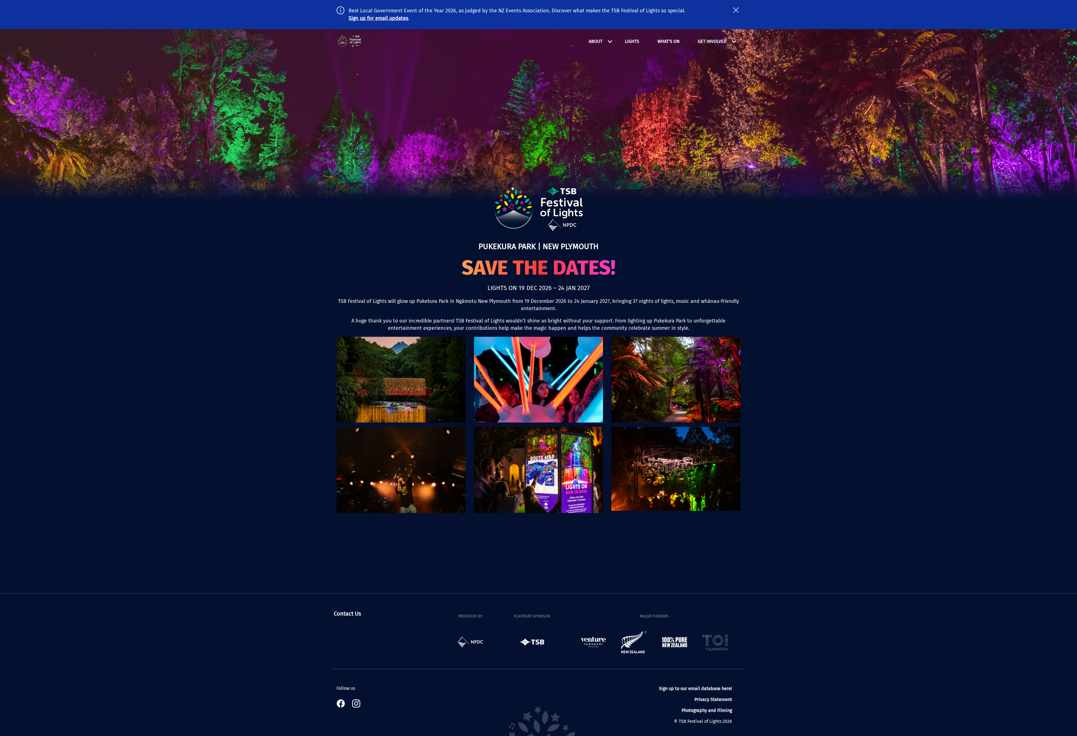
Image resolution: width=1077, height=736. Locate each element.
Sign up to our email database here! (695, 688)
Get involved (712, 41)
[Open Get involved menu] (734, 41)
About (595, 41)
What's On (668, 41)
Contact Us (347, 613)
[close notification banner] (735, 10)
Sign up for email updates (378, 18)
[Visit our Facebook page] (342, 703)
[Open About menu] (610, 41)
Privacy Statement (713, 699)
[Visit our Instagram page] (356, 703)
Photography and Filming (707, 710)
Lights (632, 41)
